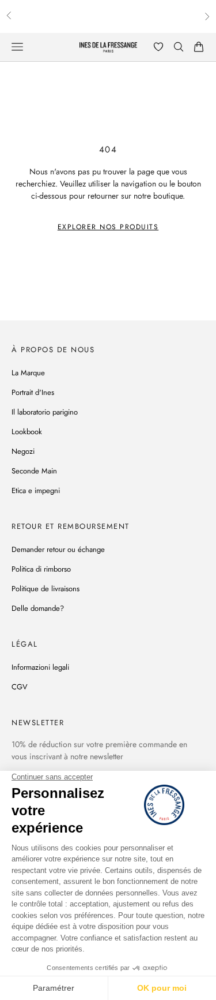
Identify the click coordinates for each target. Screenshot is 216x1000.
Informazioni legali (40, 667)
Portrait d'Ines (33, 392)
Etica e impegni (36, 490)
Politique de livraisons (45, 588)
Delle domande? (38, 608)
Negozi (23, 451)
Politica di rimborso (41, 569)
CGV (20, 686)
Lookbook (27, 431)
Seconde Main (34, 470)
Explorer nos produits (108, 227)
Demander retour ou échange (58, 549)
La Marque (28, 372)
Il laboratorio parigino (45, 411)
